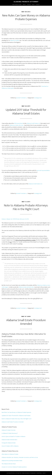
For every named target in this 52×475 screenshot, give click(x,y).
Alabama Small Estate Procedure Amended (26, 322)
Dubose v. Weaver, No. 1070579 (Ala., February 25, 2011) (15, 219)
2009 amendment (18, 123)
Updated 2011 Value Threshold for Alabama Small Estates (26, 111)
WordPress (39, 473)
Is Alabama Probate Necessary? (10, 433)
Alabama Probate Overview (8, 430)
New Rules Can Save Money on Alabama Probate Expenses (26, 17)
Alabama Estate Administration (9, 440)
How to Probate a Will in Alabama (10, 446)
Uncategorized (38, 98)
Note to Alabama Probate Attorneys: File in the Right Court (26, 207)
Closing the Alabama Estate (9, 443)
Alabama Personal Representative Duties (12, 461)
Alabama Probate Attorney (26, 1)
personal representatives (43, 170)
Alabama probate (14, 40)
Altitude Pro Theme (20, 473)
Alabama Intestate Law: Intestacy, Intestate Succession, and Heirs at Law (20, 457)
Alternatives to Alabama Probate (10, 454)
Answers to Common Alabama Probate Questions (14, 467)
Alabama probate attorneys (16, 125)
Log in (44, 473)
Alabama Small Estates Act (33, 123)
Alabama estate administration (26, 287)
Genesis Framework (31, 473)
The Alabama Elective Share (9, 464)
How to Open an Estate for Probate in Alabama (13, 436)
